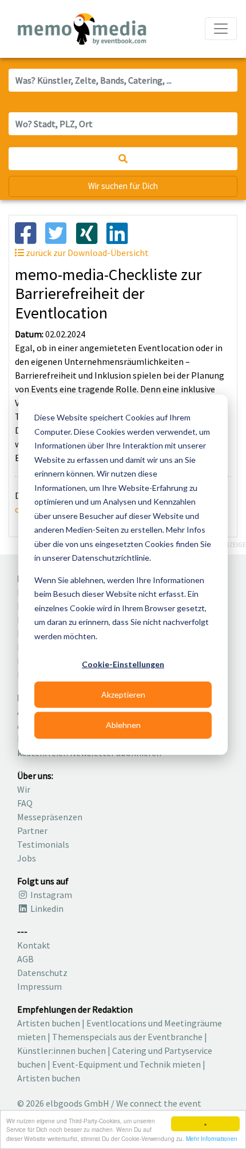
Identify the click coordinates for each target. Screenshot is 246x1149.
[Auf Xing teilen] (91, 232)
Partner (32, 830)
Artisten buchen (48, 1023)
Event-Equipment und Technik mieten (126, 1064)
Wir (23, 789)
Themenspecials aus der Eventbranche (127, 1036)
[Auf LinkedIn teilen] (121, 232)
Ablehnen (123, 725)
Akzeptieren (123, 694)
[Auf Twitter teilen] (60, 232)
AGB (25, 959)
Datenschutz (42, 972)
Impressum (39, 986)
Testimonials (43, 844)
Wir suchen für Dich (123, 185)
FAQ (25, 803)
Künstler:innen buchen (61, 1050)
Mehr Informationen (211, 1138)
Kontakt (33, 945)
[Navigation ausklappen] (221, 28)
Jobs (26, 858)
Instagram (50, 894)
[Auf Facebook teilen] (30, 232)
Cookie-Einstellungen (123, 664)
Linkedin (46, 908)
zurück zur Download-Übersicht (86, 252)
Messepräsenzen (49, 817)
